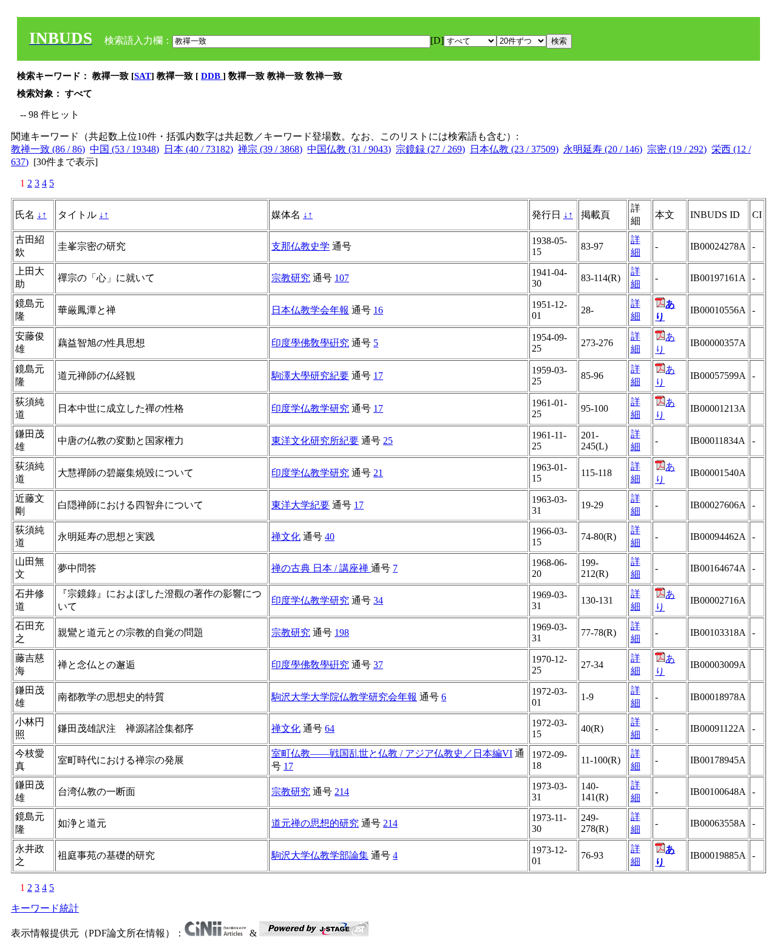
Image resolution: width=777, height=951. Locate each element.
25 (388, 440)
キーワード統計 (45, 908)
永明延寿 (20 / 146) (602, 149)
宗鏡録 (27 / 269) (430, 149)
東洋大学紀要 (300, 505)
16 (378, 310)
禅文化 (285, 536)
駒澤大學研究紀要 (310, 375)
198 (341, 632)
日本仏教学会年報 (310, 310)
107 (341, 278)
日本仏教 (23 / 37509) (514, 149)
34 (378, 600)
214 (341, 791)
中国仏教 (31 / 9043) (349, 149)
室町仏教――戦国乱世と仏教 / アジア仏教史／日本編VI (391, 753)
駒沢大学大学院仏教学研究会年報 (344, 697)
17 (378, 375)
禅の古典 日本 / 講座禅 (321, 568)
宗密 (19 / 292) (677, 149)
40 (329, 536)
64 (329, 728)
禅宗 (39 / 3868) (270, 149)
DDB (212, 76)
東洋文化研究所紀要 (315, 440)
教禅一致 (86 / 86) (48, 149)
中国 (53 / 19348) (124, 149)
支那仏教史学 (300, 246)
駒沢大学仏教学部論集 (319, 855)
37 (378, 665)
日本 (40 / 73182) (198, 149)
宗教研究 (290, 278)
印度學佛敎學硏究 (310, 343)
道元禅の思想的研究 (315, 823)
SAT (142, 76)
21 (378, 473)
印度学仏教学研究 (310, 408)
